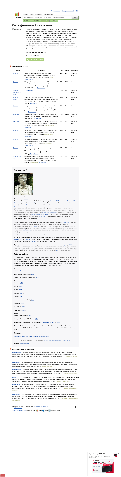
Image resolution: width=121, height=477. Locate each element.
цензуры (64, 244)
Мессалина (16, 114)
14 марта (53, 201)
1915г (74, 201)
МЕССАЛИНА (16, 352)
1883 (30, 315)
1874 (25, 205)
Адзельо (34, 241)
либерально (45, 212)
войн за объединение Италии (40, 214)
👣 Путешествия (18, 407)
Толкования (27, 20)
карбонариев (27, 230)
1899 (23, 307)
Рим (61, 201)
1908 (37, 277)
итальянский (31, 203)
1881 (21, 296)
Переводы (36, 20)
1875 (20, 286)
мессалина (15, 362)
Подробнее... (28, 79)
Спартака (66, 222)
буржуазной (53, 212)
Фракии (35, 226)
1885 (22, 303)
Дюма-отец (27, 239)
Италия (26, 199)
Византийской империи (48, 322)
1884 (32, 300)
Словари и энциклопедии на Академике (38, 14)
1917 (57, 250)
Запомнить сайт (55, 11)
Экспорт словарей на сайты (19, 410)
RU (77, 11)
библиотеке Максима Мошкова (39, 336)
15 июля (69, 201)
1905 (70, 244)
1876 (36, 319)
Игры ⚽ (54, 20)
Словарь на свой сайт (68, 11)
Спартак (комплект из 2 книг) (17, 92)
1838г (57, 201)
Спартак (15, 73)
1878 (32, 274)
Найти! (75, 17)
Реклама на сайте (45, 406)
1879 (21, 293)
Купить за (35, 60)
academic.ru (17, 20)
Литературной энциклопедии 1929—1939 (56, 340)
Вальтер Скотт (18, 239)
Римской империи (19, 206)
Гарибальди (41, 216)
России (44, 244)
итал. (32, 201)
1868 (20, 270)
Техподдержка (36, 406)
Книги (45, 20)
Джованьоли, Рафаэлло (21, 336)
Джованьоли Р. (24, 343)
